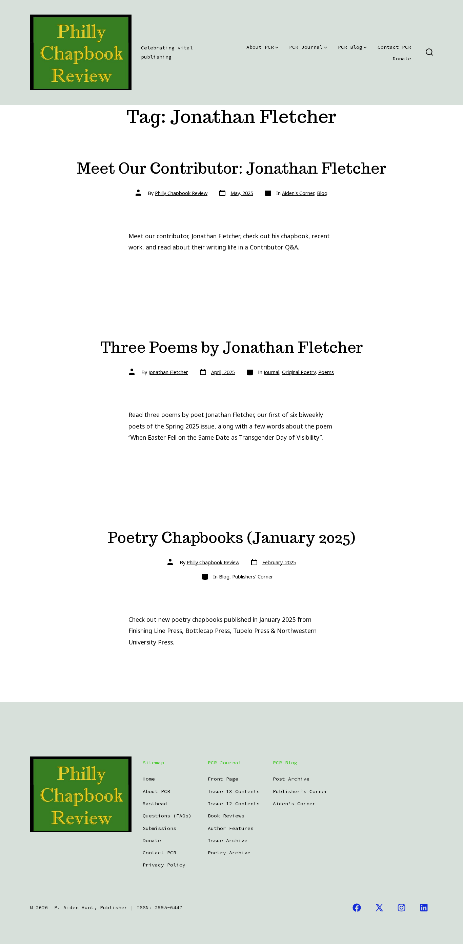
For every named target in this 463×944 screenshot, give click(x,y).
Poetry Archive (229, 853)
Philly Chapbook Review (181, 193)
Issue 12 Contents (234, 803)
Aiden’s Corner (294, 803)
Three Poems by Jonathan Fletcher (231, 347)
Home (149, 779)
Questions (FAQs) (167, 816)
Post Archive (291, 779)
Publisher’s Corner (300, 791)
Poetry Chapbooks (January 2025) (231, 537)
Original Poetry (299, 372)
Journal (271, 372)
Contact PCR (394, 47)
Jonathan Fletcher (168, 372)
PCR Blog (350, 47)
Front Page (223, 779)
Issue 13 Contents (234, 791)
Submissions (159, 828)
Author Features (231, 828)
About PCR (260, 47)
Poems (326, 372)
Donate (402, 59)
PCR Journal (306, 47)
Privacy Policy (164, 865)
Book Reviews (226, 816)
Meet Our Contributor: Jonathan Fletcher (231, 168)
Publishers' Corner (252, 576)
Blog (322, 193)
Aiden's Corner (298, 193)
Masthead (155, 803)
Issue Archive (227, 840)
